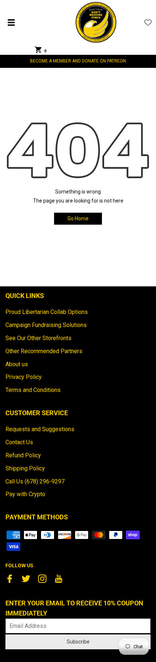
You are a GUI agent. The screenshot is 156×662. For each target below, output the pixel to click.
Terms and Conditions (33, 390)
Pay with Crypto (25, 494)
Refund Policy (23, 455)
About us (16, 364)
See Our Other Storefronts (38, 338)
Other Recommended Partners (43, 351)
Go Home (78, 218)
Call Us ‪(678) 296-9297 (35, 481)
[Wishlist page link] (148, 22)
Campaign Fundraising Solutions (46, 325)
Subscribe (78, 642)
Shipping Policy (25, 468)
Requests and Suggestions (39, 429)
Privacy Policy (23, 376)
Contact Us (19, 442)
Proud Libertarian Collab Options (46, 311)
